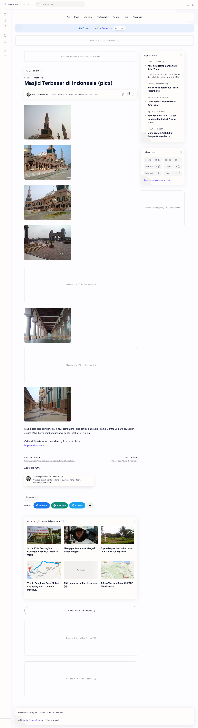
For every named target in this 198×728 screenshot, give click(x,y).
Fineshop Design (79, 720)
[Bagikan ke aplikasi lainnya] (90, 505)
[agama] (162, 128)
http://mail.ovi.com (34, 445)
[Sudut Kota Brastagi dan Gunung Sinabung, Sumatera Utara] (44, 535)
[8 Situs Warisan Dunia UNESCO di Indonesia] (117, 570)
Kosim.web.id (15, 4)
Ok (26, 717)
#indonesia (31, 497)
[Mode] (193, 4)
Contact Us (107, 28)
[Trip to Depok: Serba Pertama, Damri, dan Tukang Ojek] (117, 535)
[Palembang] (163, 83)
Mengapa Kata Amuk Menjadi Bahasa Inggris (79, 550)
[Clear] (82, 4)
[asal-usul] (161, 61)
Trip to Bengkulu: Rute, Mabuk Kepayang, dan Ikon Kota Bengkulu (43, 586)
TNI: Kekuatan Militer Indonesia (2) (80, 585)
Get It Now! (119, 28)
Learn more (53, 717)
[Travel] (76, 16)
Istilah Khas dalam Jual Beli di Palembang (163, 89)
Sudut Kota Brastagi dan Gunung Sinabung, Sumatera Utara (42, 551)
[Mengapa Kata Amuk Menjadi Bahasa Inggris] (81, 535)
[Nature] (116, 16)
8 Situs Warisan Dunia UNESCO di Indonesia (117, 585)
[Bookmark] (188, 4)
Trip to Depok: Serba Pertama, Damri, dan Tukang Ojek (117, 550)
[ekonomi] (162, 111)
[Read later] (123, 94)
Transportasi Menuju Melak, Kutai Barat (162, 103)
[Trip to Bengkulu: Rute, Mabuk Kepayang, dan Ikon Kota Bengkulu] (44, 570)
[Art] (68, 16)
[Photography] (103, 16)
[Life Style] (88, 16)
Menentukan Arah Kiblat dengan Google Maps (160, 135)
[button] (41, 505)
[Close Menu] (190, 28)
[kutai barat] (163, 97)
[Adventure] (137, 16)
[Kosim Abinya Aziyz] (40, 94)
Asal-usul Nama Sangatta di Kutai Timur (162, 67)
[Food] (126, 16)
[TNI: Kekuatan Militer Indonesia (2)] (81, 570)
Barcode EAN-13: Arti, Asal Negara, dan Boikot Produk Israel (162, 119)
